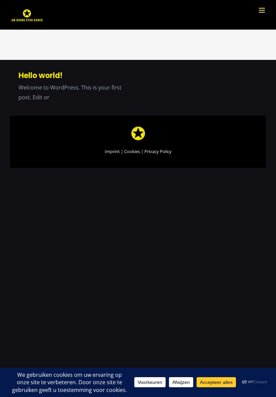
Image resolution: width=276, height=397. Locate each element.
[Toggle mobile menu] (262, 10)
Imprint (112, 151)
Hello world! (41, 75)
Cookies (132, 151)
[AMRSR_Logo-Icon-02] (138, 128)
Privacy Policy (158, 151)
